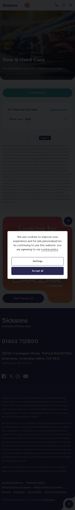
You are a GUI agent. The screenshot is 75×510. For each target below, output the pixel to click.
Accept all (37, 270)
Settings (37, 261)
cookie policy (49, 249)
